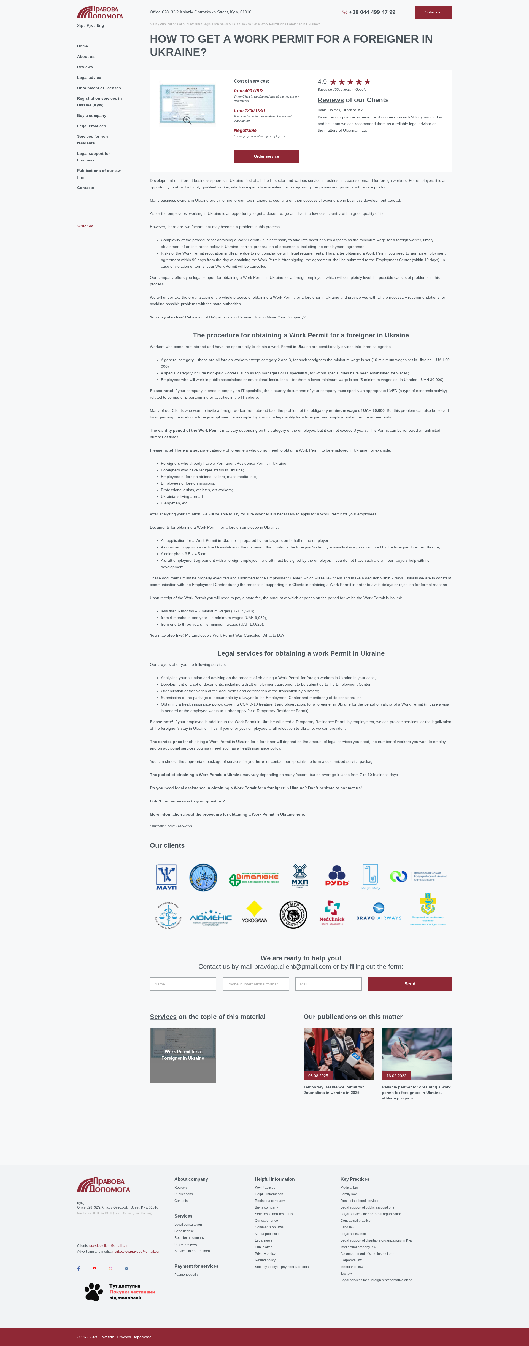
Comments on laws (269, 1227)
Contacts (85, 187)
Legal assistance (353, 1234)
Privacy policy (265, 1254)
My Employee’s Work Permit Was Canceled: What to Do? (234, 635)
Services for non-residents (93, 139)
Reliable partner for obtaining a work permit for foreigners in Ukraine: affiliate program (416, 1092)
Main (153, 24)
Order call (86, 226)
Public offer (263, 1247)
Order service (266, 156)
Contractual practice (356, 1221)
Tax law (346, 1273)
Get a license (184, 1231)
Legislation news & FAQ (220, 24)
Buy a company (91, 115)
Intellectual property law (358, 1247)
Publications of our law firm (99, 173)
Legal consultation (188, 1224)
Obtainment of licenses (99, 88)
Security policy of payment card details (283, 1267)
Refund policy (265, 1260)
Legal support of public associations (367, 1207)
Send (409, 984)
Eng (100, 25)
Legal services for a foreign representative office (376, 1280)
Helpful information (269, 1194)
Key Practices (265, 1188)
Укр (80, 25)
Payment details (186, 1275)
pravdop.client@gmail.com (109, 1246)
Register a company (189, 1238)
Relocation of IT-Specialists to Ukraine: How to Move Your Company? (245, 317)
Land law (347, 1227)
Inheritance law (352, 1267)
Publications (183, 1194)
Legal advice (89, 77)
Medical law (349, 1188)
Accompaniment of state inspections (367, 1254)
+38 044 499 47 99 (372, 12)
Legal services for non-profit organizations (372, 1214)
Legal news (263, 1240)
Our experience (266, 1221)
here (260, 761)
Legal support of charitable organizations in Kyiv (376, 1240)
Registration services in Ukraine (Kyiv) (99, 101)
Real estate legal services (360, 1201)
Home (82, 46)
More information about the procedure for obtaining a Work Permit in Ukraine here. (227, 814)
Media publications (269, 1234)
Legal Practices (91, 126)
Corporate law (351, 1260)
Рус (90, 25)
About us (86, 56)
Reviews (85, 67)
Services (163, 1016)
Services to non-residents (193, 1251)
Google (360, 89)
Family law (349, 1194)
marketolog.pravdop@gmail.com (136, 1251)
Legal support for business (93, 156)
